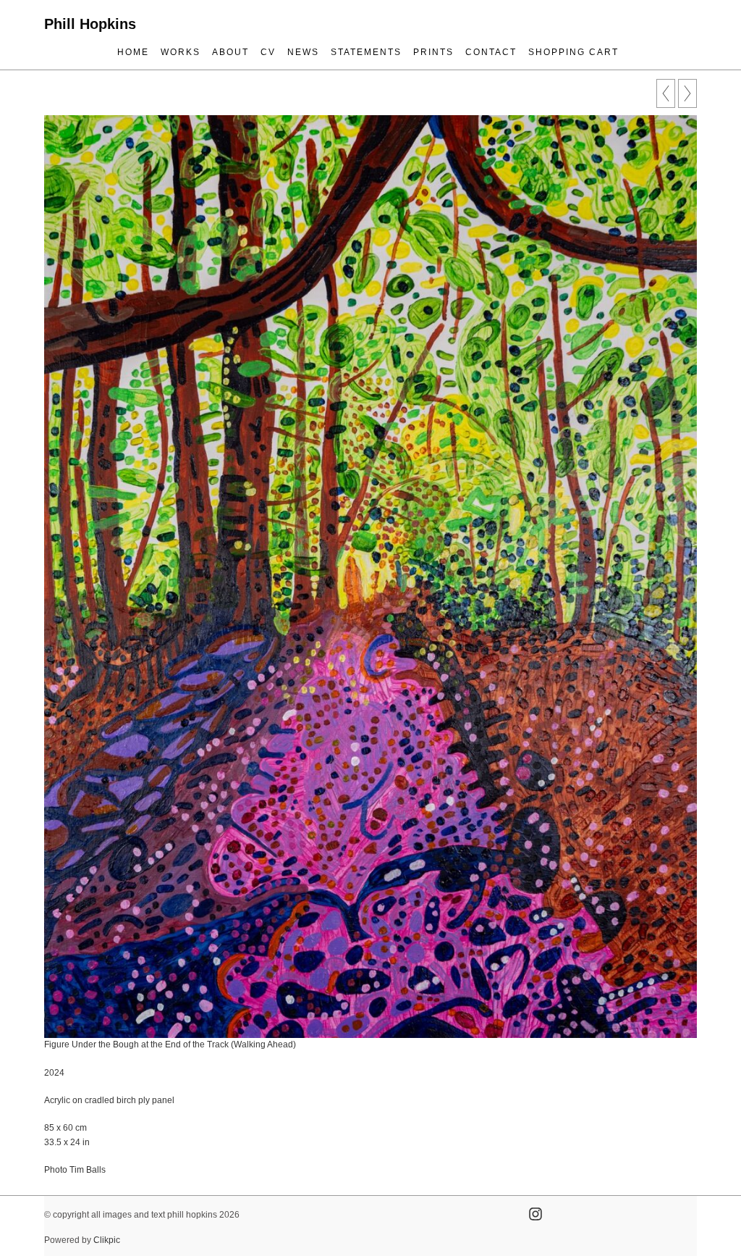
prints (433, 52)
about (230, 52)
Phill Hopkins (90, 24)
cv (268, 52)
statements (366, 52)
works (180, 52)
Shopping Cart (573, 52)
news (303, 52)
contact (491, 52)
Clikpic (106, 1240)
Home (133, 52)
